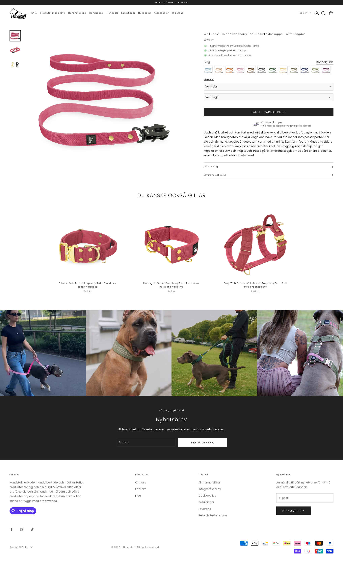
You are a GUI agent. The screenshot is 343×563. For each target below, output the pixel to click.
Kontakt (140, 489)
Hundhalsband (77, 12)
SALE (34, 12)
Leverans (204, 509)
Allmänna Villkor (209, 482)
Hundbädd (144, 12)
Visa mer (209, 79)
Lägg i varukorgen (268, 112)
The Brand (178, 12)
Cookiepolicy (207, 496)
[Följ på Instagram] (22, 529)
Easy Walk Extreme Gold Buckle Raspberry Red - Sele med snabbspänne (255, 285)
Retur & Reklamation (212, 515)
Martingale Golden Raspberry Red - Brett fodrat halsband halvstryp (171, 285)
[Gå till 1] (15, 35)
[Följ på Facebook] (11, 529)
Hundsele (112, 12)
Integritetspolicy (209, 489)
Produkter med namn (52, 12)
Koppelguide (324, 62)
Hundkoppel (96, 12)
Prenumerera (202, 442)
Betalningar (206, 502)
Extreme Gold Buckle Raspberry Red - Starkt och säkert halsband (87, 285)
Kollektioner (128, 12)
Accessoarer (161, 12)
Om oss (140, 482)
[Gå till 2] (15, 50)
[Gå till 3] (15, 64)
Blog (138, 496)
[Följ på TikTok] (32, 529)
